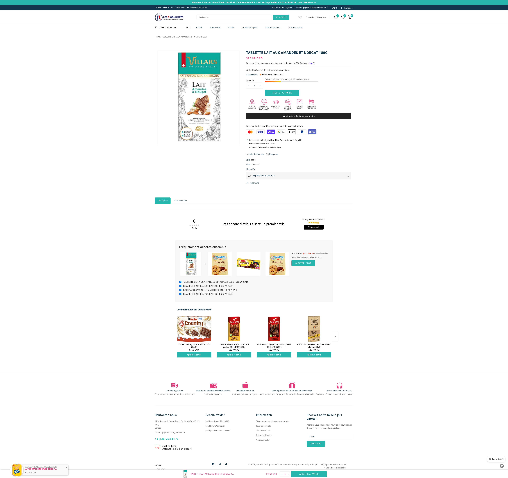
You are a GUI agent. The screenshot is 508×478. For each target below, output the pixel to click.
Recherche (281, 17)
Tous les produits (263, 426)
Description (163, 200)
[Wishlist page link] (300, 17)
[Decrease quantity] (281, 474)
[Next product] (335, 336)
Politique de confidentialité (217, 421)
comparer (273, 154)
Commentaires (180, 200)
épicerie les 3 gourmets (267, 464)
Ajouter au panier (194, 355)
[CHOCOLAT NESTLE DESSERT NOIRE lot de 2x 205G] (314, 329)
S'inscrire (316, 444)
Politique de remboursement (334, 464)
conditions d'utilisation (215, 426)
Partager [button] (254, 183)
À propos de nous (263, 435)
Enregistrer (322, 17)
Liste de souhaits (263, 430)
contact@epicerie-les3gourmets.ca (170, 432)
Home (157, 37)
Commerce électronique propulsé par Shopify (298, 464)
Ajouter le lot (303, 263)
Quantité (250, 80)
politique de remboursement (217, 430)
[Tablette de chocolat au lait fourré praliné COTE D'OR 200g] (234, 329)
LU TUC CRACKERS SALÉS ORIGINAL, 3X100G (41, 462)
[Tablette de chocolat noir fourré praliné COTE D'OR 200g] (274, 329)
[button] (350, 17)
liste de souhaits (256, 154)
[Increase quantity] (289, 474)
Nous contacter (263, 440)
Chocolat (256, 164)
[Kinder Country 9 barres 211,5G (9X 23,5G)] (194, 329)
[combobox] (234, 17)
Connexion (310, 17)
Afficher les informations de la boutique (265, 147)
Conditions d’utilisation (336, 468)
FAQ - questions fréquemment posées (272, 421)
